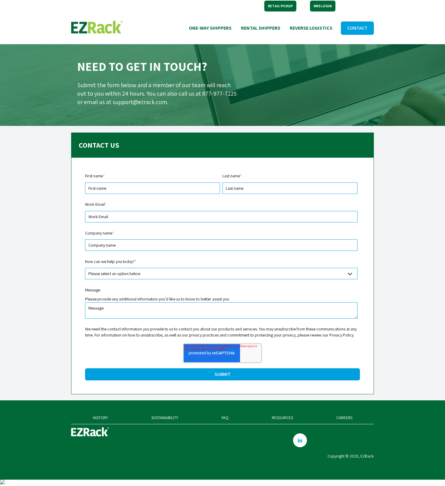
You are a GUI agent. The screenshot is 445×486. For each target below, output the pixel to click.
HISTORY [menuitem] (100, 417)
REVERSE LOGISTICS (311, 28)
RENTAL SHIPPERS (260, 28)
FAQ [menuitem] (225, 417)
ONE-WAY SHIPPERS (210, 28)
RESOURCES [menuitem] (282, 417)
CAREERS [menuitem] (344, 417)
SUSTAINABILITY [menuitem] (164, 417)
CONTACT (357, 28)
